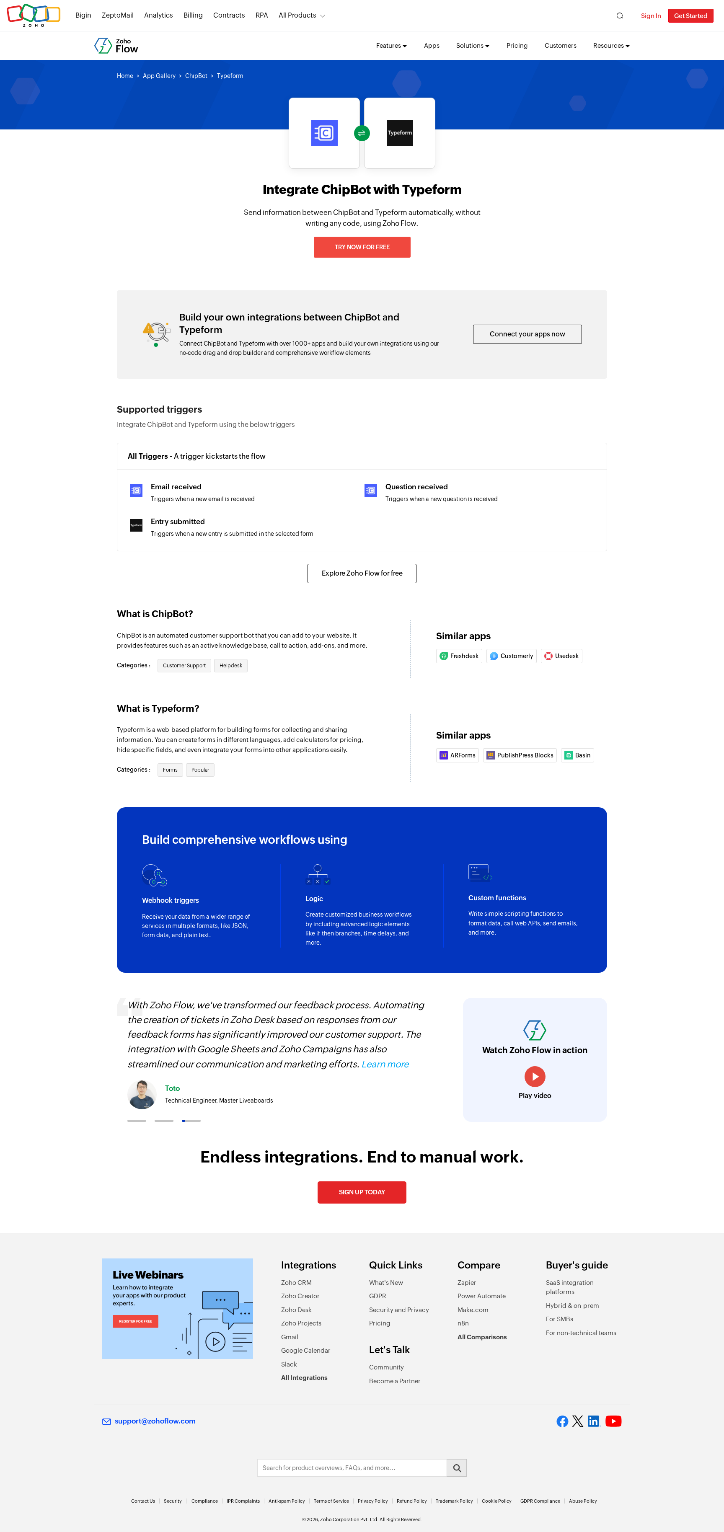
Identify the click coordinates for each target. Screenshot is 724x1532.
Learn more (385, 1064)
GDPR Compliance (540, 1501)
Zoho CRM (296, 1282)
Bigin (83, 15)
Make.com (473, 1309)
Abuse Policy (583, 1501)
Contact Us (143, 1501)
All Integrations (304, 1377)
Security (173, 1501)
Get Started (691, 15)
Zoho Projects (301, 1323)
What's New (386, 1282)
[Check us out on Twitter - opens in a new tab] (578, 1421)
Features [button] (388, 45)
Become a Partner (395, 1381)
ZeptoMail (118, 15)
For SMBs (559, 1319)
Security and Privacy (399, 1309)
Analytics (158, 15)
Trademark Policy (454, 1501)
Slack (289, 1364)
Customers (561, 45)
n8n (463, 1323)
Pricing (517, 45)
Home (125, 75)
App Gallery (159, 75)
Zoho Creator (300, 1295)
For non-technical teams (581, 1332)
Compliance (204, 1501)
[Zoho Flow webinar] (177, 1308)
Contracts (229, 15)
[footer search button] (457, 1468)
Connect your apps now (527, 334)
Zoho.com (33, 15)
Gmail (289, 1337)
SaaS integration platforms (570, 1287)
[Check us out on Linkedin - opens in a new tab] (594, 1421)
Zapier (467, 1282)
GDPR (377, 1295)
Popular (200, 770)
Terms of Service (331, 1501)
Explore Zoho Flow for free (362, 573)
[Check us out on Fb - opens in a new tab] (562, 1421)
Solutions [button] (470, 45)
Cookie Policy (497, 1501)
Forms (170, 770)
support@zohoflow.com (155, 1421)
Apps (432, 45)
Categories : (134, 665)
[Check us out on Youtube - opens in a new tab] (613, 1421)
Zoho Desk (296, 1309)
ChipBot (196, 75)
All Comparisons (482, 1337)
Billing (193, 15)
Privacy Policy (373, 1501)
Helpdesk (231, 666)
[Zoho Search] (620, 16)
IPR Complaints (243, 1501)
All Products (297, 15)
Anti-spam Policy (287, 1501)
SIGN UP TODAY (362, 1192)
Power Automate (482, 1295)
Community (386, 1367)
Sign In (651, 15)
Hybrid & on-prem (572, 1305)
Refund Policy (412, 1501)
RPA (262, 15)
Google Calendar (306, 1350)
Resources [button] (608, 45)
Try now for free (362, 247)
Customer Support (184, 666)
